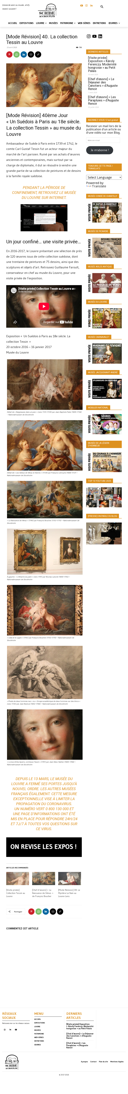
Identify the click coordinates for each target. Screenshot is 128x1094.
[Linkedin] (91, 5)
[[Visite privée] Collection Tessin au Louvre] (17, 878)
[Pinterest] (9, 54)
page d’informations (40, 814)
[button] (102, 7)
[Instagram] (86, 5)
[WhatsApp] (16, 54)
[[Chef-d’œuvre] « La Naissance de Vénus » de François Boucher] (43, 878)
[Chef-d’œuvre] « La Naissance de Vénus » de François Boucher (42, 893)
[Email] (31, 54)
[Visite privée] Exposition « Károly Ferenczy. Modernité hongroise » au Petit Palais (102, 64)
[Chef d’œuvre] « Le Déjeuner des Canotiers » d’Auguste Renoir (103, 84)
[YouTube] (81, 5)
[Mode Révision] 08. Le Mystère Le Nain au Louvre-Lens (69, 893)
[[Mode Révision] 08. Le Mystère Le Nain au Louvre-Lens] (69, 878)
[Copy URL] (38, 54)
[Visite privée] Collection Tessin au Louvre (15, 893)
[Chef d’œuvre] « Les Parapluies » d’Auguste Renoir (103, 100)
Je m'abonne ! (100, 150)
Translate (99, 186)
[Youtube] (15, 1029)
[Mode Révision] (23, 115)
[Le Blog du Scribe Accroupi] (48, 10)
